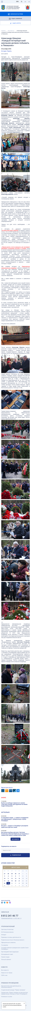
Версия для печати (7, 787)
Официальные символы (8, 942)
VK (2, 902)
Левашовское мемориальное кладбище (15, 267)
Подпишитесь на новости (8, 846)
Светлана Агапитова (7, 929)
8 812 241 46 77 (9, 915)
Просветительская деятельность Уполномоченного (11, 986)
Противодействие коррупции (10, 952)
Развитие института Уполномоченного (12, 940)
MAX (10, 902)
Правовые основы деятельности (11, 937)
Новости (4, 967)
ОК (7, 902)
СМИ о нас (4, 975)
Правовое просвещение (10, 983)
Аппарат (3, 934)
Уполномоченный (8, 926)
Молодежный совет (7, 954)
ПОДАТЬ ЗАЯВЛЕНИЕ (16, 18)
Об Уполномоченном (7, 932)
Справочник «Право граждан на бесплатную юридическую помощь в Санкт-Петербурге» (14, 993)
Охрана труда (5, 957)
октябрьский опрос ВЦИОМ (10, 230)
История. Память (6, 51)
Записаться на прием (16, 14)
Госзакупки (4, 945)
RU (25, 1)
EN (29, 1)
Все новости (15, 839)
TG (4, 902)
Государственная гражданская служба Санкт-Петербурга (15, 948)
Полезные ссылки (6, 996)
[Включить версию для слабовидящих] (17, 1)
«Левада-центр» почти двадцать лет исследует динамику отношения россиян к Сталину (15, 247)
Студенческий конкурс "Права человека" (13, 990)
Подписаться (16, 855)
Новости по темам (6, 973)
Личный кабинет (6, 959)
